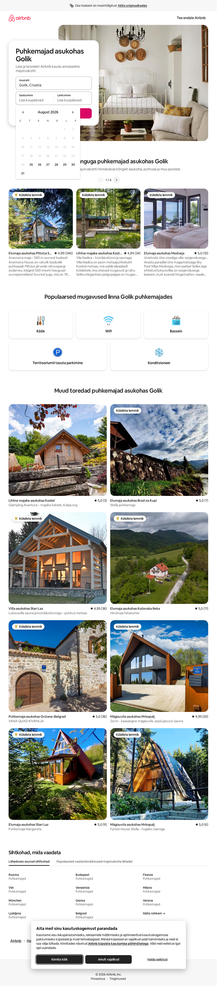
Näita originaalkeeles (132, 6)
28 (56, 165)
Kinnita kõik (59, 959)
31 (22, 173)
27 (48, 165)
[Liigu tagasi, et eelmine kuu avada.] (23, 112)
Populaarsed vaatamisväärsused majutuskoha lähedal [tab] (94, 861)
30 (73, 165)
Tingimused (117, 979)
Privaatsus (98, 979)
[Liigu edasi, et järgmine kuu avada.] (72, 112)
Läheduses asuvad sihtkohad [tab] (29, 861)
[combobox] (53, 85)
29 (64, 165)
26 (39, 165)
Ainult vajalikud (108, 959)
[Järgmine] (116, 180)
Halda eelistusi (157, 959)
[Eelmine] (100, 180)
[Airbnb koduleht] (20, 18)
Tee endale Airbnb (191, 18)
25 (31, 165)
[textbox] (34, 100)
